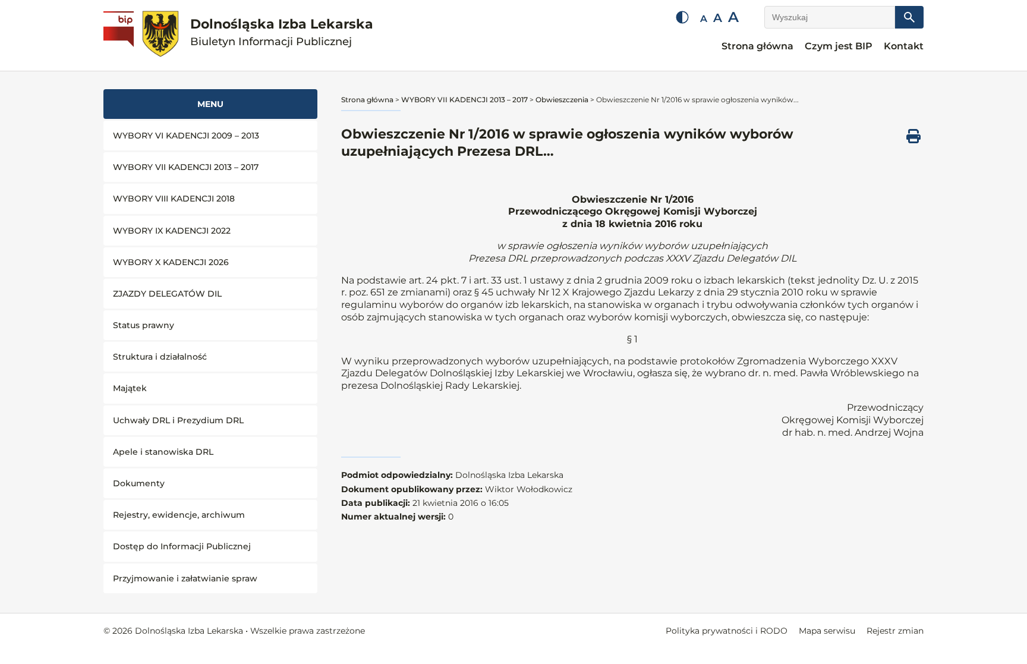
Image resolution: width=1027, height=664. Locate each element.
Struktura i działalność (160, 356)
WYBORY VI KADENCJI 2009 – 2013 (186, 135)
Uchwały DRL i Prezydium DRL (178, 420)
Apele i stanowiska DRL (163, 451)
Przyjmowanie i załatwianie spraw (185, 578)
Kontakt (904, 46)
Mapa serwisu (827, 630)
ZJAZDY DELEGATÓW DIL (167, 293)
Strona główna (757, 46)
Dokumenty (139, 483)
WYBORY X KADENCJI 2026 (171, 262)
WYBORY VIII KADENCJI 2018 (174, 198)
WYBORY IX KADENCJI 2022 (172, 230)
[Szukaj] (909, 17)
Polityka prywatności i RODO (726, 630)
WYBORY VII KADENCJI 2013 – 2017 (186, 167)
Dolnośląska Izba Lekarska (281, 32)
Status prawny (143, 325)
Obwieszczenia (561, 99)
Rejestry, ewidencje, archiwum (179, 514)
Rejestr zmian (895, 630)
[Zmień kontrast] (682, 17)
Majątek (130, 388)
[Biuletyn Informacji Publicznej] (120, 35)
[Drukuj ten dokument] (913, 136)
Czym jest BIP (838, 46)
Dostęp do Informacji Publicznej (182, 546)
